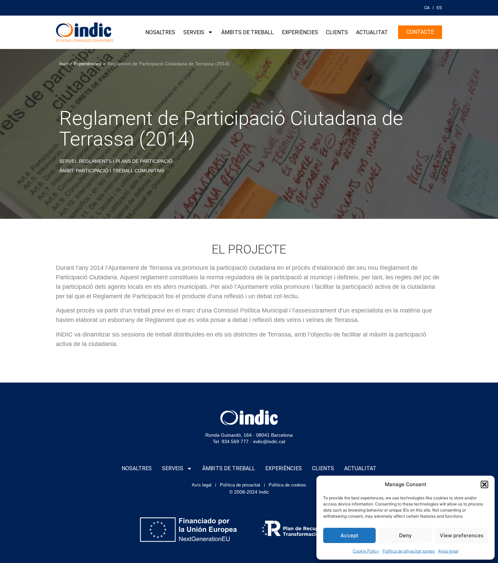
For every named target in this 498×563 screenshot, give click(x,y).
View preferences (461, 535)
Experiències (300, 32)
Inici (63, 63)
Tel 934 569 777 (231, 441)
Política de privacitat (240, 485)
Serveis (193, 32)
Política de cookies (287, 485)
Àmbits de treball (247, 32)
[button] (484, 484)
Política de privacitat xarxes (408, 551)
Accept (349, 535)
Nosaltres (160, 32)
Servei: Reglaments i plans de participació (115, 161)
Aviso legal (448, 551)
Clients (337, 32)
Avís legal (201, 485)
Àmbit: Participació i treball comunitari (111, 170)
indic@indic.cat (269, 441)
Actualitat (372, 32)
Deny (405, 535)
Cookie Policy (366, 551)
